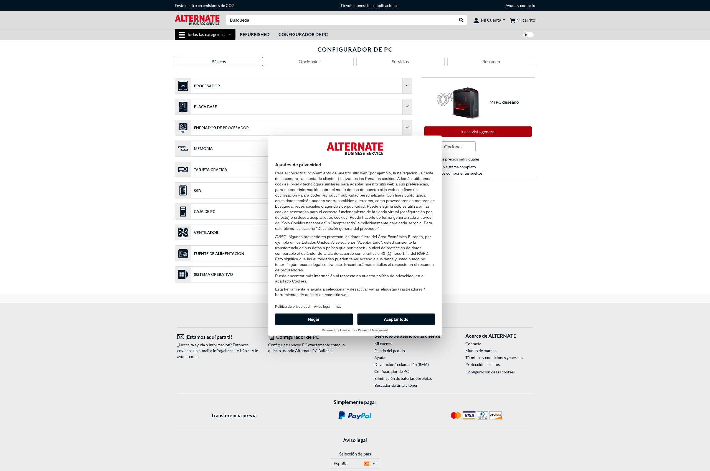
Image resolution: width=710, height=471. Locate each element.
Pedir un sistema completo (453, 166)
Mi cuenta (383, 343)
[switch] (528, 34)
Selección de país (355, 453)
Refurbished (255, 34)
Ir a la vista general (478, 131)
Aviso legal (355, 440)
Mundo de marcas (480, 350)
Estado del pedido (389, 350)
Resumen (491, 61)
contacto (527, 5)
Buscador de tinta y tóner (396, 385)
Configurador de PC (303, 34)
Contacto (473, 343)
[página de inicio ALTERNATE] (197, 19)
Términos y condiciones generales (494, 357)
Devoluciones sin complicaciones (369, 5)
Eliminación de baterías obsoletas (403, 378)
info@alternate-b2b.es (232, 350)
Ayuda (511, 5)
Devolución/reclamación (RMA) (401, 364)
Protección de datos (482, 364)
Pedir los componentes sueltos (456, 173)
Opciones (452, 146)
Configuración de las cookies (490, 372)
